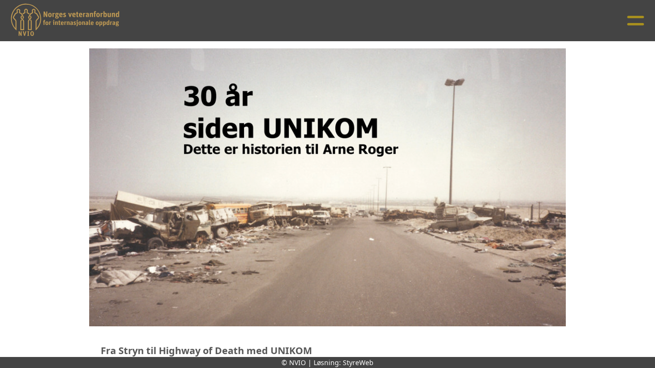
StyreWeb (358, 362)
